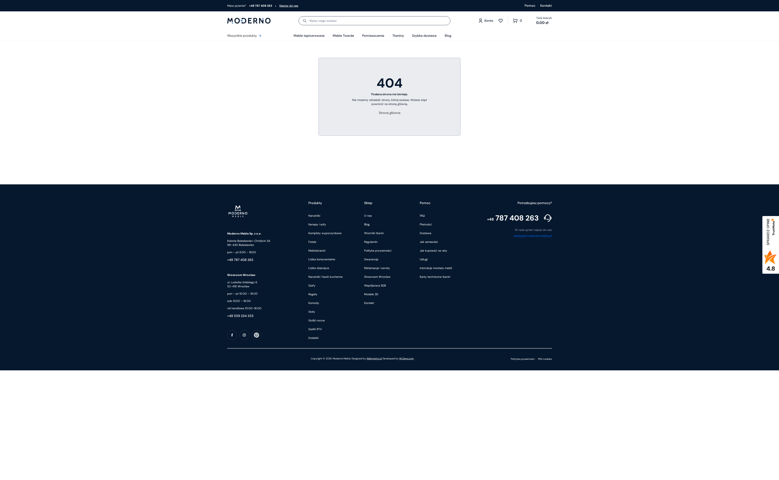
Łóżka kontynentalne (321, 259)
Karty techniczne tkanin (435, 277)
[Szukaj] (305, 21)
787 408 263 (513, 218)
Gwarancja (371, 259)
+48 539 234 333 (240, 316)
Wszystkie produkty (242, 36)
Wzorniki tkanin (374, 233)
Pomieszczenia (373, 36)
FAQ (422, 215)
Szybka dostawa (424, 36)
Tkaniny (398, 36)
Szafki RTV (315, 329)
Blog (448, 36)
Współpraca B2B (375, 285)
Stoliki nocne (316, 320)
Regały (312, 294)
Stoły (311, 312)
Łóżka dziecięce (318, 268)
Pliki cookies (545, 359)
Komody (313, 303)
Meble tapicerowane (309, 36)
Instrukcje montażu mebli (436, 268)
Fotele (312, 242)
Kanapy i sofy (317, 224)
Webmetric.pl (374, 358)
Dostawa (425, 233)
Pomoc (530, 5)
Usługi (424, 259)
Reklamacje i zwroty (377, 268)
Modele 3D (371, 294)
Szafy (311, 285)
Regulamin (371, 242)
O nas (368, 215)
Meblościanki (316, 250)
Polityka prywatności (377, 250)
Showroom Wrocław (377, 277)
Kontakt (546, 5)
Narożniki (314, 215)
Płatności (426, 224)
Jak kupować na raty (433, 250)
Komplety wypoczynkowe (325, 233)
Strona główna (389, 113)
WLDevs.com (406, 358)
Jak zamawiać (429, 242)
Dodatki (313, 338)
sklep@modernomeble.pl (533, 236)
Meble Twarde (343, 36)
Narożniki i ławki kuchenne (325, 277)
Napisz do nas (288, 6)
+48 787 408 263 (240, 260)
